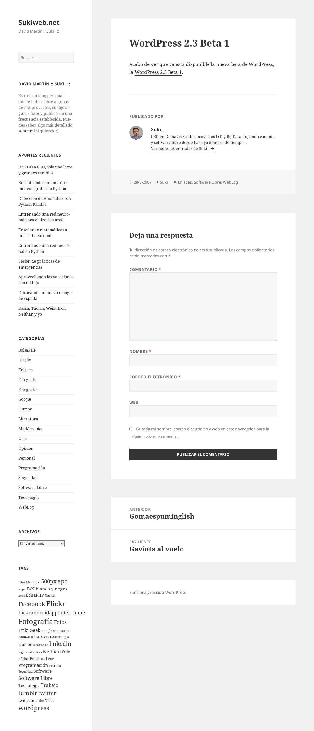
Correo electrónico (155, 377)
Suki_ (165, 182)
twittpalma (27, 700)
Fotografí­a (28, 379)
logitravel (25, 652)
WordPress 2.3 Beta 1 (158, 72)
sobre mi (26, 131)
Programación (31, 468)
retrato (55, 665)
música (37, 652)
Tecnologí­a (28, 497)
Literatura (28, 419)
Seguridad (28, 477)
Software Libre (32, 487)
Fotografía (28, 389)
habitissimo (61, 631)
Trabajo (49, 685)
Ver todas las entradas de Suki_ (180, 148)
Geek (35, 630)
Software (43, 671)
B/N (31, 589)
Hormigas (62, 637)
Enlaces (25, 369)
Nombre (140, 351)
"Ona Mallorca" (29, 582)
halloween (25, 637)
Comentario (145, 269)
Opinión (25, 448)
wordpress (33, 708)
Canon (50, 595)
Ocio (22, 438)
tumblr (27, 693)
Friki (23, 630)
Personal (26, 458)
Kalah (44, 645)
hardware (44, 636)
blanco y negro (51, 589)
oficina (23, 658)
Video (49, 700)
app (63, 581)
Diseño (24, 360)
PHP (51, 659)
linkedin (60, 644)
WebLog (26, 507)
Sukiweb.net (39, 22)
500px (49, 581)
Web (133, 402)
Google (24, 399)
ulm (41, 700)
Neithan (52, 651)
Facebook (31, 604)
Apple (22, 589)
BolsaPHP (27, 350)
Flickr (55, 603)
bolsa (21, 595)
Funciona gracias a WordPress (157, 592)
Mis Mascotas (30, 428)
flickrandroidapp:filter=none (51, 612)
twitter (47, 693)
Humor (25, 409)
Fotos (60, 622)
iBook (36, 645)
